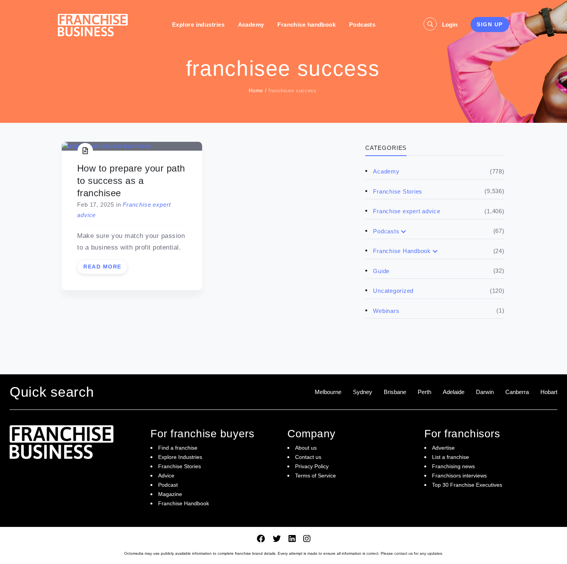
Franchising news (453, 466)
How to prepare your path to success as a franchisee (131, 180)
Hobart (548, 392)
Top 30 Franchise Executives (467, 485)
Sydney (362, 392)
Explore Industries (180, 457)
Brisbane (395, 392)
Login (449, 24)
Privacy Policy (312, 466)
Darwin (485, 392)
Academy (251, 24)
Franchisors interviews (459, 475)
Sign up (490, 24)
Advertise (443, 448)
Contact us (308, 457)
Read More (102, 266)
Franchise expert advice (406, 211)
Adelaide (453, 392)
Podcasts (362, 24)
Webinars (386, 310)
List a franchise (450, 457)
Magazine (170, 494)
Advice (166, 475)
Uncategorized (393, 290)
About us (306, 448)
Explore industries (198, 24)
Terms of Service (315, 475)
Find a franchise (177, 448)
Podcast (168, 485)
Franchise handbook (306, 24)
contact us (403, 553)
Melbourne (328, 392)
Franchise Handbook (402, 251)
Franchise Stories (397, 191)
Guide (381, 271)
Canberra (517, 392)
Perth (424, 392)
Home (256, 90)
